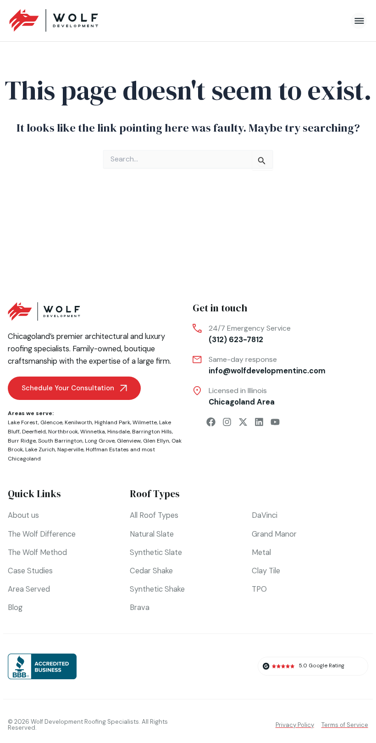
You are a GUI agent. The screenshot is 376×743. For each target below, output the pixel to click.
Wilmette (145, 422)
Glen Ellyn (156, 440)
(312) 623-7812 (236, 339)
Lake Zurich (40, 449)
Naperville (70, 449)
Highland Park (112, 422)
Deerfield (34, 431)
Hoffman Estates (107, 449)
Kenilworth (78, 422)
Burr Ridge (22, 440)
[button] (359, 21)
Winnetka (92, 431)
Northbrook (63, 431)
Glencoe (51, 422)
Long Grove (100, 440)
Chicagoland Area (242, 402)
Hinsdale (118, 431)
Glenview (129, 440)
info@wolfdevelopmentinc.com (267, 371)
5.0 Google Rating (321, 665)
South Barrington (60, 440)
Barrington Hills (152, 431)
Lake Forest (23, 422)
